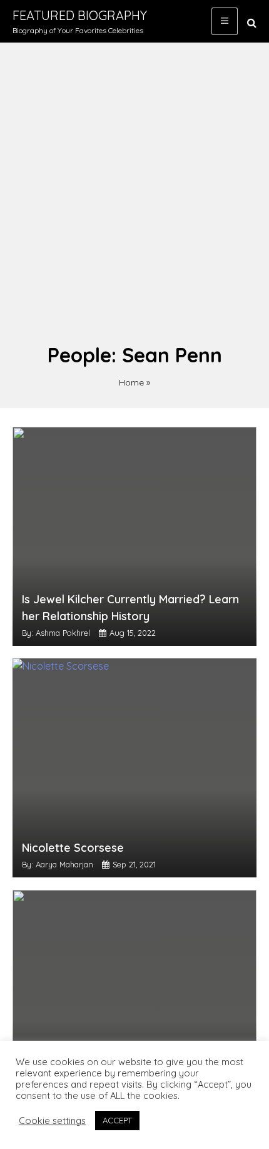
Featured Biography (80, 15)
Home (131, 382)
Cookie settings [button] (52, 1120)
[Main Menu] (224, 21)
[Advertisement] (134, 199)
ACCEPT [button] (117, 1120)
